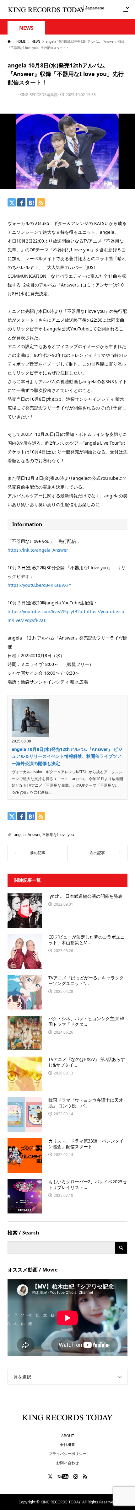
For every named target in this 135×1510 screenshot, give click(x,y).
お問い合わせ (67, 1462)
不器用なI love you (58, 834)
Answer (34, 834)
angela (20, 834)
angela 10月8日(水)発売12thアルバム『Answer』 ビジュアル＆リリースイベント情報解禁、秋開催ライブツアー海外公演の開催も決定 (67, 756)
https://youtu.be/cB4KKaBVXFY (39, 585)
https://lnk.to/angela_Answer (38, 550)
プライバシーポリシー (67, 1453)
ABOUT (67, 1435)
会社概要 (67, 1444)
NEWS (26, 28)
